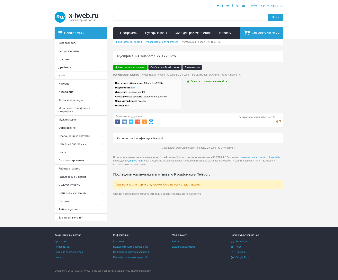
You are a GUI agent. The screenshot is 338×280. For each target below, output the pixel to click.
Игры (61, 75)
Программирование (71, 160)
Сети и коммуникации (72, 192)
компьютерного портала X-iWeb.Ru (260, 157)
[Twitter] (218, 5)
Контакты (118, 241)
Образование (67, 127)
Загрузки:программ (266, 32)
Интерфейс (65, 91)
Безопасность (67, 42)
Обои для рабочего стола (69, 252)
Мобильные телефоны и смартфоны (74, 109)
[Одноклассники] (233, 5)
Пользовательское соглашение (130, 246)
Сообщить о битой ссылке (165, 67)
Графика (64, 59)
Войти (254, 5)
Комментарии (192, 67)
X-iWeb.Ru (87, 270)
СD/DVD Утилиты (69, 184)
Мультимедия (67, 119)
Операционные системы (74, 135)
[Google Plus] (237, 5)
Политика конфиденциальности (131, 252)
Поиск (276, 17)
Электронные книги (70, 217)
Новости (59, 257)
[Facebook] (222, 5)
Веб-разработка (68, 51)
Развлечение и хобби (72, 176)
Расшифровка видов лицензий (130, 257)
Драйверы (64, 67)
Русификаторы (134, 160)
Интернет (64, 83)
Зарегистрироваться (272, 5)
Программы (61, 241)
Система (64, 201)
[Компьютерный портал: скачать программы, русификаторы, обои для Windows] (79, 12)
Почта (62, 152)
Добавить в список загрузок (130, 67)
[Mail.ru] (243, 5)
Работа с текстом (69, 168)
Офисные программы (72, 143)
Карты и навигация (70, 100)
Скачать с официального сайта (209, 81)
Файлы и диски (68, 209)
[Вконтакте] (227, 5)
